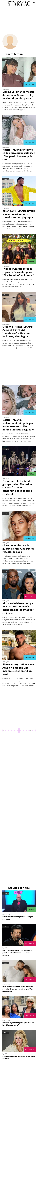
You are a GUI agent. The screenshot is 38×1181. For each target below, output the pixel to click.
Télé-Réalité (29, 85)
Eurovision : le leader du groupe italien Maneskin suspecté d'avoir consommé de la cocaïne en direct (17, 487)
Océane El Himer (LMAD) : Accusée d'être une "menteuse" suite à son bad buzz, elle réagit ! (17, 331)
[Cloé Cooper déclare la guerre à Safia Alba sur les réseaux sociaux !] (19, 526)
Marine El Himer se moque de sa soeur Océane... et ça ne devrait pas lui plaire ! (18, 95)
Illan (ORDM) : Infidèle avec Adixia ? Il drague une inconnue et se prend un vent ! (18, 669)
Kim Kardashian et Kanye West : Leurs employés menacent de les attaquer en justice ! (18, 608)
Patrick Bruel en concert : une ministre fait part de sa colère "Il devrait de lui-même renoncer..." (17, 952)
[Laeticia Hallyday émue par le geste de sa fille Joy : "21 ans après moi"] (19, 1007)
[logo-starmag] (19, 3)
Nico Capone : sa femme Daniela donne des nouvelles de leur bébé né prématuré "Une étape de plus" (17, 988)
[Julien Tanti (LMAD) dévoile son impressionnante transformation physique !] (19, 191)
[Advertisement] (19, 22)
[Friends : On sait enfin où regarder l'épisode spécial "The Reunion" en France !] (19, 249)
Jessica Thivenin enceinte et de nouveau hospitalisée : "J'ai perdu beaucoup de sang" (18, 154)
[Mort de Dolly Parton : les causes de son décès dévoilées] (19, 1041)
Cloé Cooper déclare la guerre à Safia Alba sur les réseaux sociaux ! (18, 548)
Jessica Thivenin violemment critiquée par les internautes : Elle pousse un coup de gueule (18, 424)
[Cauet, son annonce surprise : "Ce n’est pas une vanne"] (19, 901)
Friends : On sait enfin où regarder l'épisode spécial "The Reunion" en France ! (18, 272)
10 (31, 730)
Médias (31, 262)
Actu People (29, 596)
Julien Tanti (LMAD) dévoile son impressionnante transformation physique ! (18, 214)
